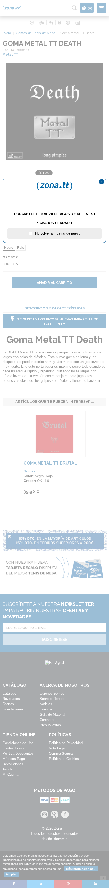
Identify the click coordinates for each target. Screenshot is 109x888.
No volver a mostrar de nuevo (56, 233)
